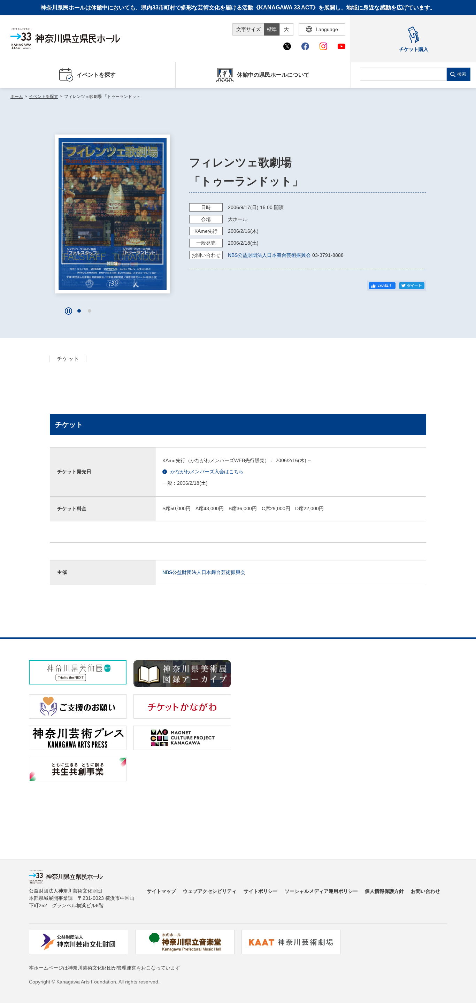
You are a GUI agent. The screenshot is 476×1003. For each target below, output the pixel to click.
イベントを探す (43, 96)
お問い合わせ (425, 891)
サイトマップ (161, 891)
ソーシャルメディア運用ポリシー (321, 891)
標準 (272, 29)
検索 (461, 74)
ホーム (16, 96)
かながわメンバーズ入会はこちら (207, 471)
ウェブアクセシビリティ (210, 891)
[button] (79, 311)
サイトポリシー (261, 891)
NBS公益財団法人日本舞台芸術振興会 (269, 255)
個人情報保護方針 (384, 891)
